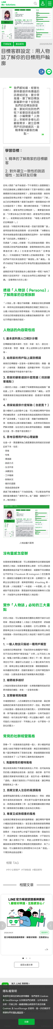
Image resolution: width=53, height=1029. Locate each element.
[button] (23, 958)
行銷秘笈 (27, 869)
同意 (26, 1022)
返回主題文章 (26, 964)
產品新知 (38, 869)
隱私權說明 (18, 1012)
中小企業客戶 (14, 869)
